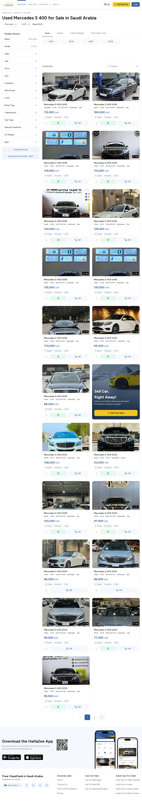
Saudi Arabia (12, 785)
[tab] (47, 33)
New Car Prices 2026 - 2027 (20, 156)
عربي (108, 3)
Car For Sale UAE (92, 784)
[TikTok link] (33, 785)
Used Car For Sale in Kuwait (128, 780)
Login (135, 4)
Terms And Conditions (67, 789)
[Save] (86, 76)
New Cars (32, 4)
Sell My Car (122, 4)
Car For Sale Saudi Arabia (96, 789)
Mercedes (58, 117)
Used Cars (21, 4)
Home (60, 780)
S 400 (66, 117)
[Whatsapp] (58, 123)
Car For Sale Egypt (93, 780)
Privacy (60, 793)
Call (79, 123)
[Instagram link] (47, 785)
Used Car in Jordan (124, 784)
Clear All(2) (37, 24)
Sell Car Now (117, 413)
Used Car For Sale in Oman (127, 793)
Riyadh (49, 117)
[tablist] (91, 33)
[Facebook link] (27, 785)
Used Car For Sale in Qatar (127, 789)
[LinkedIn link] (40, 785)
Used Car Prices (21, 149)
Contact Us (62, 784)
